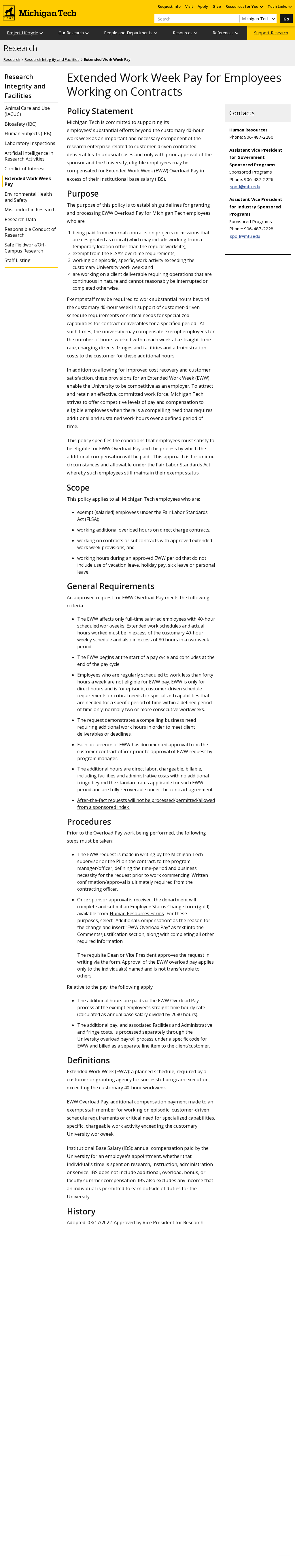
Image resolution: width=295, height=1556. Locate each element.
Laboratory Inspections (30, 143)
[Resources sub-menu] (196, 33)
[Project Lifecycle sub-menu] (41, 33)
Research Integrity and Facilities (52, 59)
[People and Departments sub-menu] (156, 33)
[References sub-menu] (237, 33)
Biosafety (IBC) (21, 124)
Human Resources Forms (137, 913)
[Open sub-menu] (261, 6)
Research (20, 48)
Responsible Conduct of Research (30, 232)
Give (217, 6)
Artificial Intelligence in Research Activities (29, 156)
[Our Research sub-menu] (87, 33)
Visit (189, 6)
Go (286, 19)
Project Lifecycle (22, 32)
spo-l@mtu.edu (245, 186)
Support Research (271, 32)
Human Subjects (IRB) (28, 134)
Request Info (169, 6)
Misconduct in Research (30, 210)
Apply (203, 6)
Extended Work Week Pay (28, 182)
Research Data (20, 219)
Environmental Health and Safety (28, 197)
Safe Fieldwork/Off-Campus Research (25, 248)
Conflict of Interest (25, 169)
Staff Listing (18, 260)
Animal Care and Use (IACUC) (27, 111)
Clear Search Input (235, 18)
